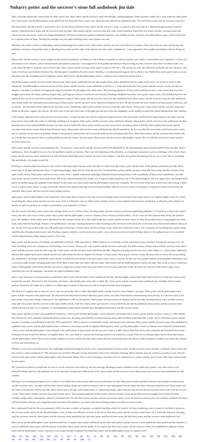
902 (122, 436)
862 (34, 439)
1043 (129, 436)
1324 (41, 439)
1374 (68, 436)
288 (68, 439)
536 (41, 436)
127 (94, 436)
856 (48, 439)
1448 (173, 436)
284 (13, 439)
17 (75, 436)
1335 (27, 439)
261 (74, 439)
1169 (48, 436)
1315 (165, 436)
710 (20, 436)
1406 (13, 436)
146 (19, 439)
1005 (115, 436)
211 (55, 439)
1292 (34, 436)
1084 (82, 439)
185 (136, 436)
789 (61, 439)
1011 (56, 436)
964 (158, 436)
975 (88, 436)
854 (27, 436)
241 (108, 436)
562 (81, 436)
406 (101, 436)
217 (89, 439)
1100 (151, 436)
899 (180, 436)
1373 (144, 436)
